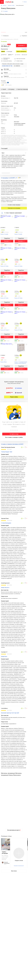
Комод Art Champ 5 (5, 330)
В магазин (21, 45)
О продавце (11, 89)
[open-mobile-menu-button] (2, 2)
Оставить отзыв (14, 434)
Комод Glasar (4, 361)
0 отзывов (5, 11)
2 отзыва (4, 264)
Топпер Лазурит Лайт (6, 451)
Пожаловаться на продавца (14, 208)
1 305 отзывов (8, 85)
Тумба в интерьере (5, 852)
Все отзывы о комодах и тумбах (14, 437)
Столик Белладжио (6, 523)
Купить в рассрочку (21, 51)
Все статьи (14, 870)
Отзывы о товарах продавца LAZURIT (12, 444)
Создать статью (19, 860)
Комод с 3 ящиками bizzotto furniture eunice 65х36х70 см (21, 362)
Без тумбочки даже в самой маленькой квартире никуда (5, 857)
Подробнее (24, 49)
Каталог (4, 5)
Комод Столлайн (4, 234)
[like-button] (22, 447)
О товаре (3, 89)
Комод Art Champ (4, 266)
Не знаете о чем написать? (19, 865)
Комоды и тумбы (11, 5)
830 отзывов (6, 232)
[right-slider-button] (25, 153)
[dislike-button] (26, 447)
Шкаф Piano (4, 656)
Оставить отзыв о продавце (14, 204)
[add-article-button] (18, 853)
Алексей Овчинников (6, 863)
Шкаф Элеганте (5, 587)
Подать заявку (14, 397)
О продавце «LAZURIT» (8, 178)
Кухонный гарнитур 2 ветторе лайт (10, 713)
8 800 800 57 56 (7, 66)
